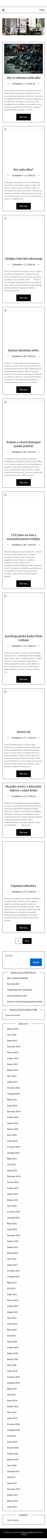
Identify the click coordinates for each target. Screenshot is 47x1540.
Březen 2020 (12, 1359)
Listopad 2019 (13, 1383)
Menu (42, 10)
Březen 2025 (12, 1070)
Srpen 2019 (12, 1400)
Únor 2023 (11, 1206)
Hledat (9, 955)
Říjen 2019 (12, 1389)
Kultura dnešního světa (23, 350)
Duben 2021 (12, 1312)
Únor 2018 (11, 1465)
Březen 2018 (12, 1459)
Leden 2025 (12, 1082)
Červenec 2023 (13, 1176)
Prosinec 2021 (13, 1271)
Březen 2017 (12, 1501)
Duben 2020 (12, 1353)
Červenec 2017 (13, 1489)
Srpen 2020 (12, 1341)
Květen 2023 (12, 1188)
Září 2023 (11, 1164)
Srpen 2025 (12, 1040)
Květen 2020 (12, 1347)
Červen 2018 (13, 1448)
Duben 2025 (12, 1064)
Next (27, 941)
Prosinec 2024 (13, 1088)
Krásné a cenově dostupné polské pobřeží (25, 1001)
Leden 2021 (12, 1324)
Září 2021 (11, 1288)
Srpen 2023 (12, 1170)
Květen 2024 (12, 1117)
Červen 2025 (13, 1052)
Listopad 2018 (13, 1430)
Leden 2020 (12, 1371)
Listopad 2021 (13, 1276)
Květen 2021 (12, 1306)
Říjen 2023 (12, 1158)
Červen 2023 (13, 1182)
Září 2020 (11, 1335)
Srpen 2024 (12, 1105)
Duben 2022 (12, 1247)
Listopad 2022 (13, 1217)
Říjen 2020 (12, 1330)
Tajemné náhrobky (23, 885)
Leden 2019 (12, 1418)
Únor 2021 (11, 1318)
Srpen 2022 (12, 1229)
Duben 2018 (12, 1453)
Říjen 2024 (12, 1099)
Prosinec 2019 (13, 1377)
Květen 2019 (12, 1406)
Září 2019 (11, 1394)
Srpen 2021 (12, 1294)
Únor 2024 (11, 1135)
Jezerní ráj (23, 732)
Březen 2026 (12, 1029)
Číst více (24, 117)
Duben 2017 (12, 1495)
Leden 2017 (12, 1507)
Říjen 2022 (12, 1223)
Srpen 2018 (12, 1442)
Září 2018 (11, 1436)
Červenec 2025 (13, 1046)
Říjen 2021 (12, 1282)
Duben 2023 (12, 1194)
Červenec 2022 (13, 1235)
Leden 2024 (12, 1141)
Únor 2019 (11, 1412)
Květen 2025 (12, 1058)
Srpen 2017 (12, 1483)
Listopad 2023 (13, 1153)
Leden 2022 (12, 1265)
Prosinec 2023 (13, 1147)
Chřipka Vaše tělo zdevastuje (23, 258)
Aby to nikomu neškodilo (23, 77)
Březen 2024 (12, 1129)
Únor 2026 (11, 1035)
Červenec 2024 (13, 1111)
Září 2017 (11, 1477)
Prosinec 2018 (13, 1424)
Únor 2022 (11, 1259)
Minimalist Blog (27, 1532)
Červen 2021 (13, 1300)
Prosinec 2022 (13, 1211)
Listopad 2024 (13, 1094)
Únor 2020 (11, 1365)
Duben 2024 (12, 1123)
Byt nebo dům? (23, 169)
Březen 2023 (12, 1200)
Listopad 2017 (13, 1471)
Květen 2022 (12, 1241)
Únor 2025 (11, 1076)
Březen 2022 (12, 1253)
